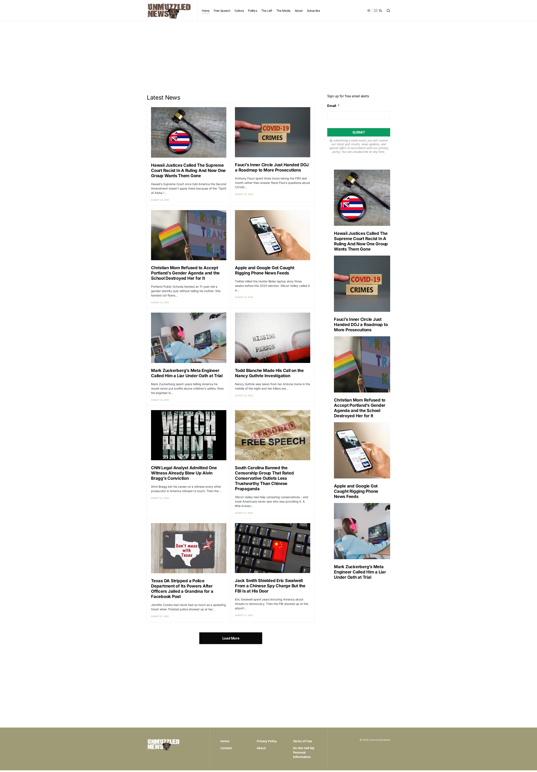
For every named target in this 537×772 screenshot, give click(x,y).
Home (224, 741)
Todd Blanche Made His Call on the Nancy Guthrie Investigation (269, 373)
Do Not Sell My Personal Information (303, 752)
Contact (226, 748)
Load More (230, 638)
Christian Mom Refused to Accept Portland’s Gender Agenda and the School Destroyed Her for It (185, 273)
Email (333, 106)
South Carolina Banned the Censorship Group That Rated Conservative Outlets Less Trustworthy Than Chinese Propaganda (264, 478)
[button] (374, 10)
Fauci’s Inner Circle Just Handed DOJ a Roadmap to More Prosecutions (272, 167)
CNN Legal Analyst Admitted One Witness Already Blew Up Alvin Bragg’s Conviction (184, 473)
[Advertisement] (268, 52)
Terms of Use (302, 741)
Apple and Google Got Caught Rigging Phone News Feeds (264, 270)
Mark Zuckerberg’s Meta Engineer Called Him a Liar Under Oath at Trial (187, 373)
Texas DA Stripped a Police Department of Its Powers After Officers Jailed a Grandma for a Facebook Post (182, 588)
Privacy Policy (267, 741)
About (261, 748)
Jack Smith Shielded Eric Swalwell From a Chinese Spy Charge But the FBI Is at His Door (270, 586)
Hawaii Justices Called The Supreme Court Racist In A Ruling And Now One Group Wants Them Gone (188, 170)
